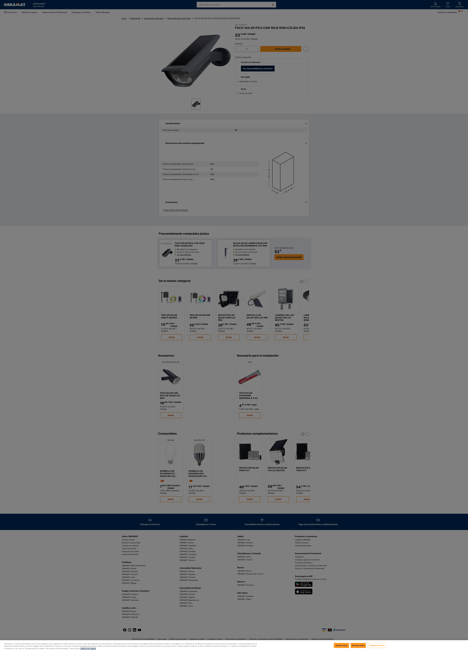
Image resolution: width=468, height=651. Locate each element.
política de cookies (88, 648)
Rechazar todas (358, 645)
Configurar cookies (376, 645)
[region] (234, 645)
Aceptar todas (341, 645)
